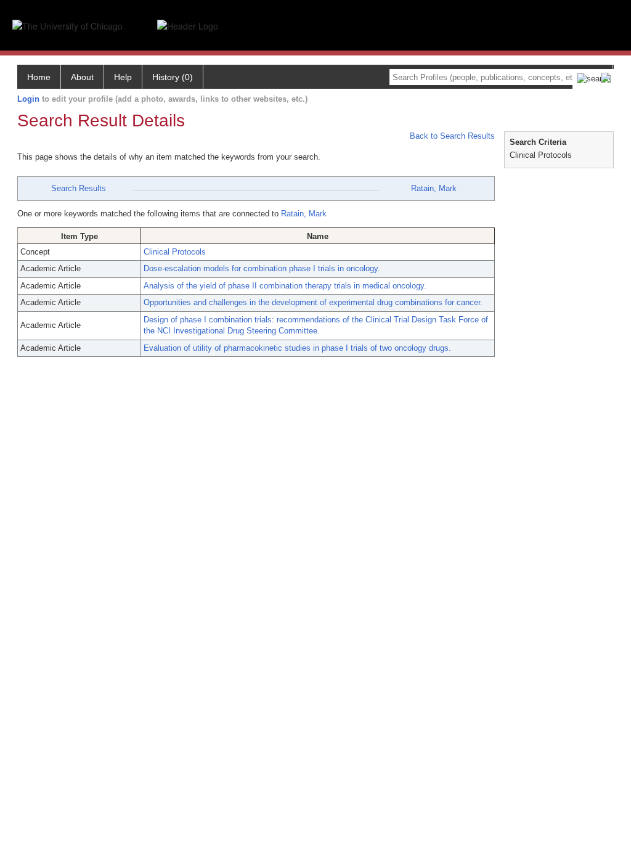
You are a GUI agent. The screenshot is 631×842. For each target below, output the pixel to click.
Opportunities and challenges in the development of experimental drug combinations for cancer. (313, 302)
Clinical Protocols (175, 251)
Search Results (78, 188)
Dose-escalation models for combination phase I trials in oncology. (262, 268)
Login (28, 99)
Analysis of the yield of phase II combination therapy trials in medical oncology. (285, 285)
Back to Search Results (451, 136)
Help (123, 77)
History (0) (172, 77)
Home (39, 77)
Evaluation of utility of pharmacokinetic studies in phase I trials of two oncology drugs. (297, 348)
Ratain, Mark (434, 188)
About (82, 77)
